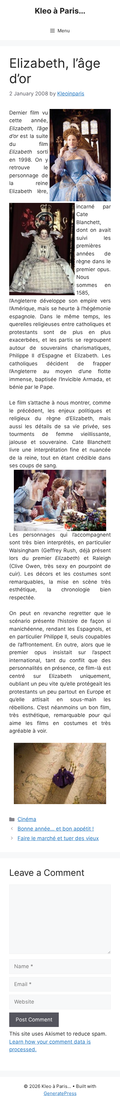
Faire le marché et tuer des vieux (58, 838)
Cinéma (27, 819)
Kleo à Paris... (60, 10)
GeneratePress (60, 1093)
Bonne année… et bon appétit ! (56, 829)
